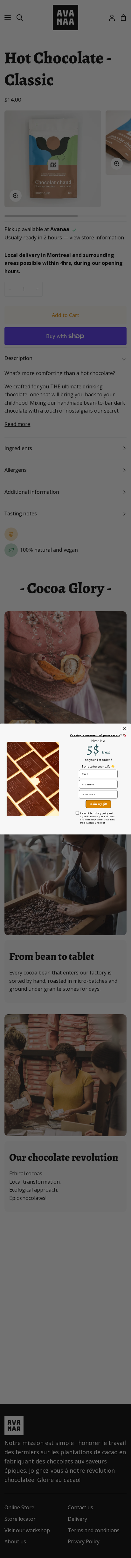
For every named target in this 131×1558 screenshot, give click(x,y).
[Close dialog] (124, 729)
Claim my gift (98, 804)
